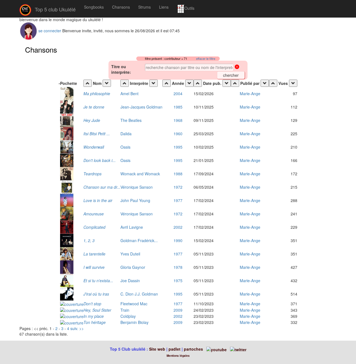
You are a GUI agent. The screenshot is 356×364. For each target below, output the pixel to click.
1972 (178, 187)
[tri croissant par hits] (273, 83)
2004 (178, 93)
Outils (189, 8)
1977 (178, 200)
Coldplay (128, 316)
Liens (164, 7)
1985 (178, 107)
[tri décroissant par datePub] (226, 83)
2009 (178, 310)
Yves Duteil (130, 254)
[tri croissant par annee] (166, 83)
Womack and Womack (140, 173)
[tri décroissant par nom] (107, 83)
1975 (178, 280)
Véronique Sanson (136, 187)
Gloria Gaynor (132, 267)
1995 (178, 147)
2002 (178, 227)
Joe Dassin (130, 280)
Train (124, 310)
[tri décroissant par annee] (189, 83)
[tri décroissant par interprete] (153, 83)
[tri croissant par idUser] (235, 83)
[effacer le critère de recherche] (237, 67)
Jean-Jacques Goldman (141, 107)
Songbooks (94, 7)
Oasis (125, 147)
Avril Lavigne (131, 227)
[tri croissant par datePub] (198, 83)
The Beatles (131, 120)
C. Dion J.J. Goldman (139, 294)
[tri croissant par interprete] (124, 83)
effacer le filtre (205, 58)
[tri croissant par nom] (87, 83)
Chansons (121, 7)
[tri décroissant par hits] (293, 83)
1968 (178, 120)
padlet (175, 349)
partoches (193, 349)
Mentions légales (178, 356)
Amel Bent (129, 93)
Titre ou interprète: (121, 69)
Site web (157, 349)
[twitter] (238, 349)
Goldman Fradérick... (139, 240)
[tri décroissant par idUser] (265, 83)
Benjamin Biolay (134, 322)
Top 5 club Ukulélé (54, 9)
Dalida (126, 133)
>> (81, 328)
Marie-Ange (250, 93)
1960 (178, 133)
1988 (178, 173)
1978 (178, 267)
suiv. (74, 328)
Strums (144, 7)
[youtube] (216, 349)
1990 (178, 240)
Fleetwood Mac (133, 303)
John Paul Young (135, 200)
